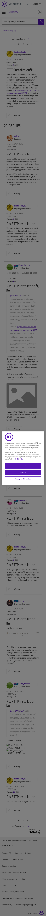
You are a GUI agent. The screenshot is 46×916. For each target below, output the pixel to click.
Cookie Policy (19, 459)
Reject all (23, 472)
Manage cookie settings (23, 479)
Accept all (23, 466)
